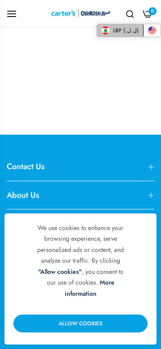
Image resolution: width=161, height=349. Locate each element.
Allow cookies (80, 323)
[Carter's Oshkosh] (80, 13)
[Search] (130, 13)
